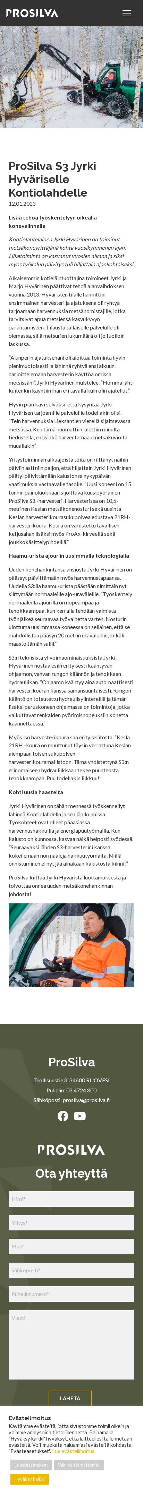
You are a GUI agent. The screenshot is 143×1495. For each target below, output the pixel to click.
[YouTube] (80, 1116)
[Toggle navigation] (127, 13)
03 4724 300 (81, 1090)
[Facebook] (62, 1116)
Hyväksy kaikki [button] (30, 1479)
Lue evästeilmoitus (73, 1451)
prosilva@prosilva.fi (86, 1100)
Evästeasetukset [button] (31, 1465)
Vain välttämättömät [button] (79, 1465)
